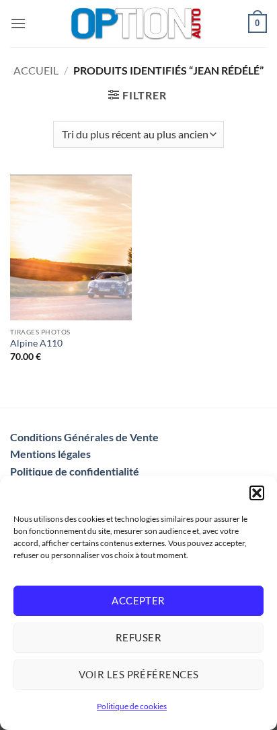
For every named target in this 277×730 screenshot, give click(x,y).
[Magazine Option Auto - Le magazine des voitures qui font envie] (137, 23)
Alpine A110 (36, 343)
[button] (257, 493)
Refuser (138, 637)
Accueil (35, 70)
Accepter (138, 600)
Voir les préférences (139, 674)
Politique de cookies (132, 706)
